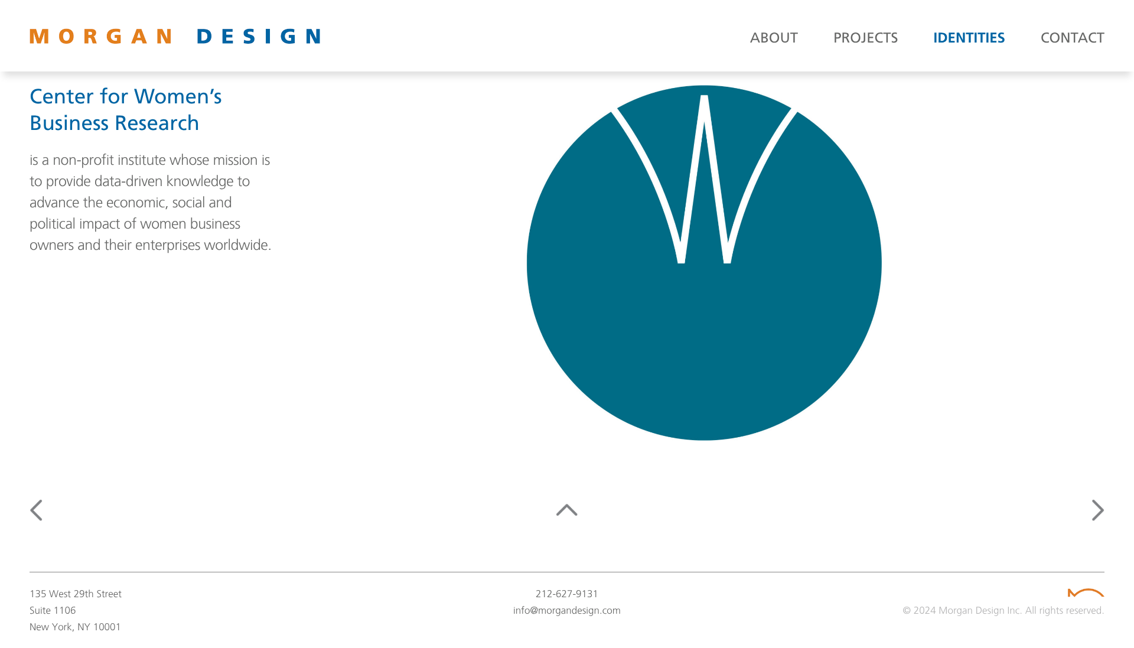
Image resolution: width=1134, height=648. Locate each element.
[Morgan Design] (201, 36)
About (774, 39)
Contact (1072, 39)
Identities (969, 39)
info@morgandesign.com (567, 610)
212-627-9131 (567, 593)
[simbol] (1085, 592)
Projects (865, 39)
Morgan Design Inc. (980, 610)
